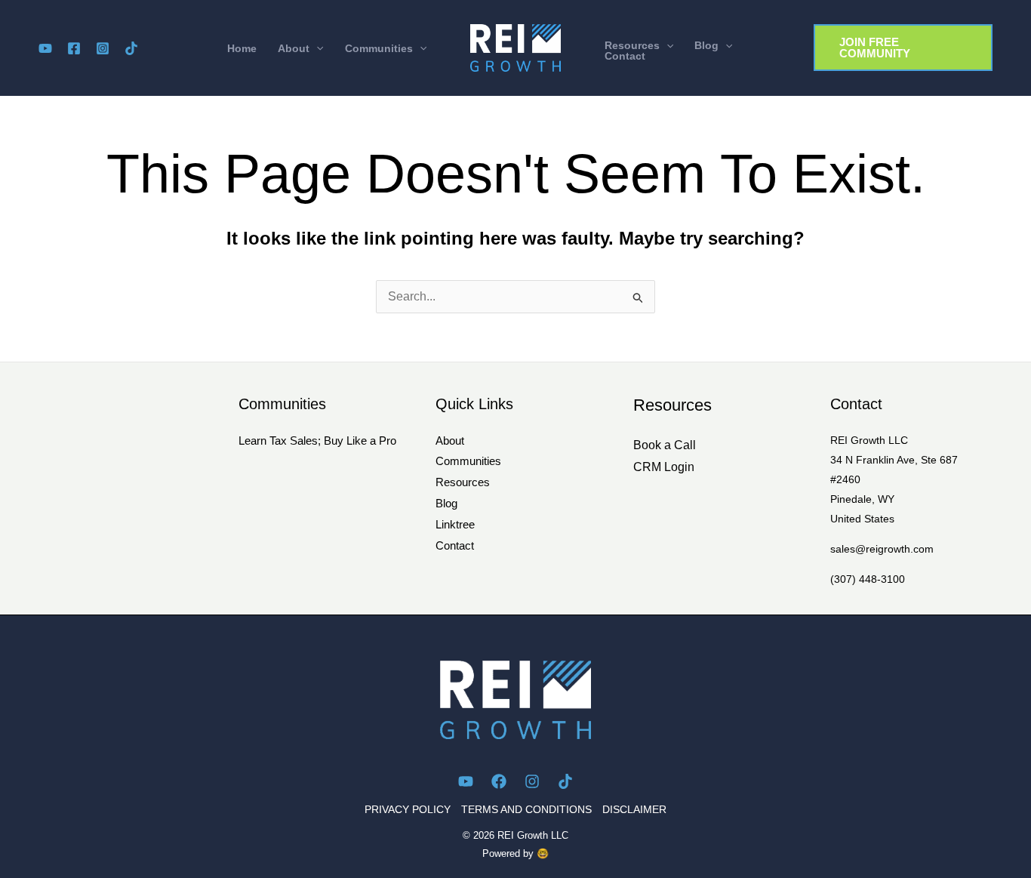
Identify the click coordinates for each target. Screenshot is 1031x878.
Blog (446, 503)
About (449, 440)
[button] (300, 48)
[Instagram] (102, 48)
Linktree (455, 524)
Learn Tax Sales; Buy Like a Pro (317, 440)
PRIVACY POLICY (408, 809)
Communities (468, 460)
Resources (462, 482)
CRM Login (663, 467)
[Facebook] (74, 48)
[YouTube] (45, 48)
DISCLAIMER (634, 809)
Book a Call (664, 445)
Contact (454, 545)
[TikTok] (131, 48)
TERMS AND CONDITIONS (526, 809)
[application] (316, 48)
